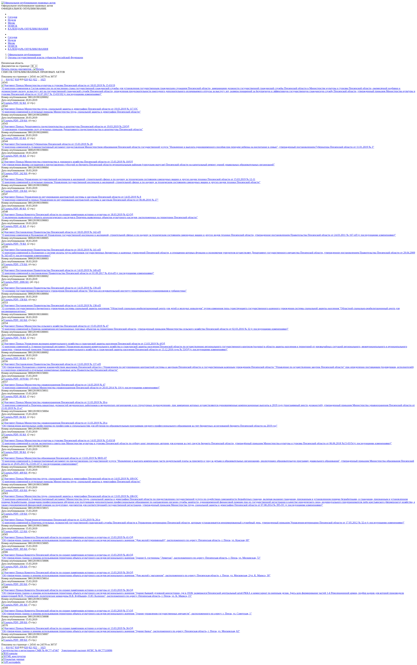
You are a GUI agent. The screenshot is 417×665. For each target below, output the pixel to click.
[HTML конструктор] (13, 656)
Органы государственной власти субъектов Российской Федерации (45, 57)
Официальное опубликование (24, 54)
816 (8, 79)
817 (12, 79)
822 (35, 79)
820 (26, 79)
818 (17, 79)
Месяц (11, 23)
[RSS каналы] (9, 653)
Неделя (12, 20)
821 (31, 79)
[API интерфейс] (11, 662)
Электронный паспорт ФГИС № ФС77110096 (86, 650)
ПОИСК (12, 25)
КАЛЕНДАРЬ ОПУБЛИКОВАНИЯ (28, 28)
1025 (43, 79)
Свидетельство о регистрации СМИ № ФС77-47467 (30, 650)
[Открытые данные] (12, 659)
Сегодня (12, 17)
